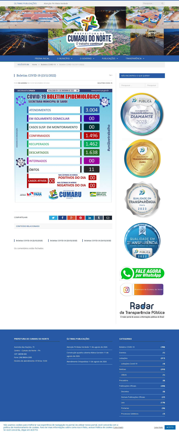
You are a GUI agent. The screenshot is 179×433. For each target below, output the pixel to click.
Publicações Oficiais (127, 386)
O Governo (86, 58)
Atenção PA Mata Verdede (78, 347)
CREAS (124, 375)
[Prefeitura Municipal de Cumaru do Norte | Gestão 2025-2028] (89, 30)
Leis (123, 402)
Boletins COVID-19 (105, 83)
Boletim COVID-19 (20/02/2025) (63, 240)
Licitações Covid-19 (129, 363)
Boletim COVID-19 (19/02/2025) (97, 240)
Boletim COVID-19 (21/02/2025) (29, 240)
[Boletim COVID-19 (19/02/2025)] (97, 235)
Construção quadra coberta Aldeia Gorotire (63, 3)
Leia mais (118, 427)
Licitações (123, 358)
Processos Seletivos (129, 413)
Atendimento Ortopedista (77, 361)
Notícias (122, 369)
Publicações (108, 58)
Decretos (125, 391)
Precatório (123, 380)
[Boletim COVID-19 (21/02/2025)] (29, 235)
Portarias (125, 408)
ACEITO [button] (170, 427)
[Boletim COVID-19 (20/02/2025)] (63, 235)
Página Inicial (42, 58)
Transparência (134, 58)
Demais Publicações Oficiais (133, 397)
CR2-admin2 (22, 83)
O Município (63, 58)
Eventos (122, 352)
